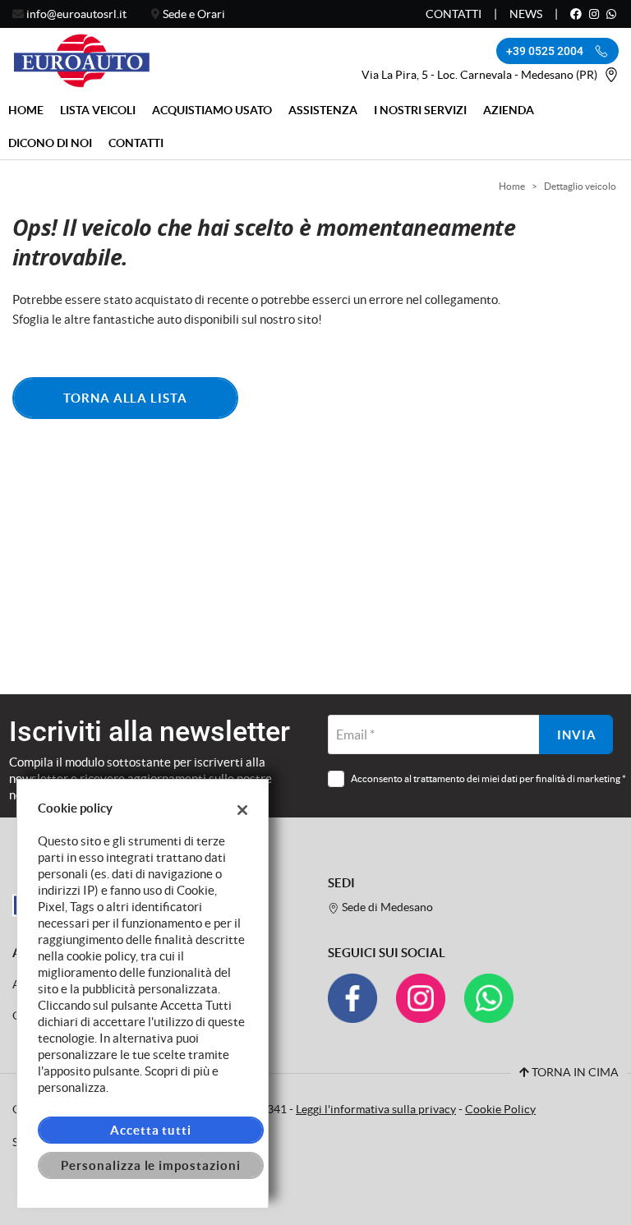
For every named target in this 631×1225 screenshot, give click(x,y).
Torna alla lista (125, 398)
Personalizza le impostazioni (151, 1165)
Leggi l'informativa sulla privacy (376, 1109)
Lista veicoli (98, 110)
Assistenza (322, 110)
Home (26, 110)
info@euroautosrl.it (76, 14)
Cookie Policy (500, 1109)
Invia (576, 735)
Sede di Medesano (386, 907)
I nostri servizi (420, 110)
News (525, 14)
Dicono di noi (50, 143)
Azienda (508, 110)
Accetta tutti (150, 1130)
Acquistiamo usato (212, 110)
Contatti (453, 14)
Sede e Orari (194, 14)
